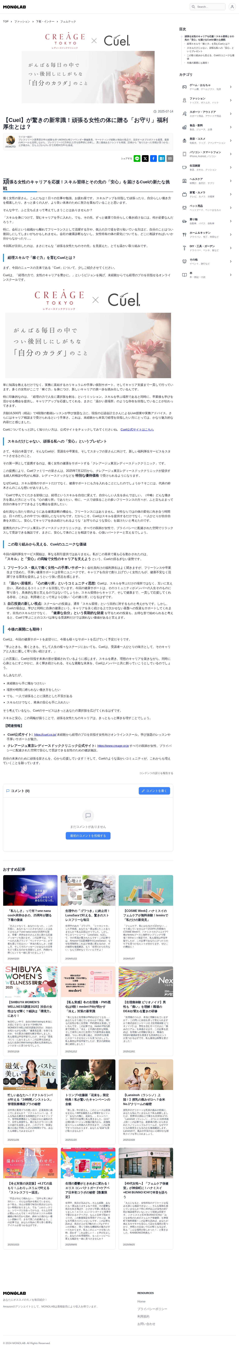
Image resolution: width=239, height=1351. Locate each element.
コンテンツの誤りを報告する (156, 773)
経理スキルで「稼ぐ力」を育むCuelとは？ (208, 44)
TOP (5, 21)
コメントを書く (156, 790)
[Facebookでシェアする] (153, 158)
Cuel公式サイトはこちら (137, 429)
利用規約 (143, 1316)
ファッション (22, 21)
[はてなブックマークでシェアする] (161, 158)
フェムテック (68, 21)
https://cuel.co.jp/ (45, 734)
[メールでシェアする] (170, 158)
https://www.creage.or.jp (113, 745)
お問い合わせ (146, 1323)
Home (141, 1301)
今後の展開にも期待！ (198, 63)
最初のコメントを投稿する (88, 835)
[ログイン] (232, 6)
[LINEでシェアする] (137, 158)
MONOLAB (18, 1343)
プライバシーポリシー (152, 1309)
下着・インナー (45, 21)
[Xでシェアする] (145, 158)
